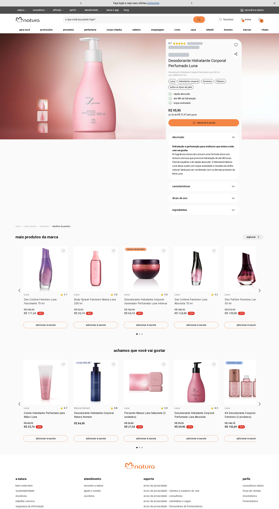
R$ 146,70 (230, 423)
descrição (178, 137)
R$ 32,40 (129, 423)
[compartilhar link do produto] (236, 54)
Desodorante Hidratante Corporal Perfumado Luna (197, 63)
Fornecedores (250, 501)
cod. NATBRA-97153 (177, 75)
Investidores (250, 496)
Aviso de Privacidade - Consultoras (163, 496)
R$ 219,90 (230, 309)
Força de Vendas (252, 490)
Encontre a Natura (254, 10)
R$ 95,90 (174, 110)
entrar (247, 20)
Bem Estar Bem (24, 485)
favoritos (228, 19)
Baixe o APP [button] (113, 10)
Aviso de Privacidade (155, 485)
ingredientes (179, 209)
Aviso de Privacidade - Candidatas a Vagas (167, 501)
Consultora (39, 10)
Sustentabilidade (25, 490)
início (18, 226)
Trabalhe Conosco (25, 501)
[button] (236, 45)
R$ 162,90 (129, 309)
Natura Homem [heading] (82, 408)
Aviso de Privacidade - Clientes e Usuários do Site (171, 490)
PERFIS (246, 479)
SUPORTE (149, 479)
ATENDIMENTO (92, 479)
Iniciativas (21, 496)
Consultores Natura (253, 485)
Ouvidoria (89, 496)
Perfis (73, 10)
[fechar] (274, 3)
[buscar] (199, 19)
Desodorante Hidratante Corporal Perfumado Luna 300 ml (194, 72)
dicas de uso (179, 198)
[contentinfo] (63, 294)
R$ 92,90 (78, 309)
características (181, 186)
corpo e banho (30, 226)
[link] (45, 302)
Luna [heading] (26, 294)
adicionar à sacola (46, 325)
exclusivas (153, 3)
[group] (136, 3)
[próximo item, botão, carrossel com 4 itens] (192, 3)
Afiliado (57, 10)
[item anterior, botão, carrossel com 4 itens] (81, 3)
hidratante (44, 226)
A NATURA (21, 479)
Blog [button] (126, 10)
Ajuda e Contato (92, 490)
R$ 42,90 (28, 423)
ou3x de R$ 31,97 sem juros (182, 114)
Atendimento (91, 10)
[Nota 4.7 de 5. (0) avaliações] (195, 43)
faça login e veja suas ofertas (130, 3)
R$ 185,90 (29, 309)
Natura (20, 10)
